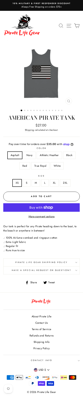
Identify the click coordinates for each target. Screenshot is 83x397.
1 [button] (22, 111)
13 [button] (59, 111)
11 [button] (53, 111)
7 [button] (41, 111)
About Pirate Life (41, 316)
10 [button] (50, 111)
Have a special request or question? (41, 270)
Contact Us (41, 323)
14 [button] (62, 111)
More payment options (42, 216)
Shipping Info (41, 342)
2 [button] (25, 111)
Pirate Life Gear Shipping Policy (41, 262)
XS (17, 183)
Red (24, 166)
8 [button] (44, 111)
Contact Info (41, 360)
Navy (29, 155)
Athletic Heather (49, 155)
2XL (65, 183)
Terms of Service (41, 329)
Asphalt (15, 155)
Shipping (29, 129)
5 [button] (34, 111)
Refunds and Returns (41, 335)
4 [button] (31, 111)
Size (41, 175)
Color (41, 148)
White (57, 166)
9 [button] (47, 111)
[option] (41, 5)
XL (54, 183)
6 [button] (37, 111)
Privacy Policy (41, 348)
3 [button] (28, 111)
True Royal (40, 166)
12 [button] (56, 111)
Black (69, 155)
